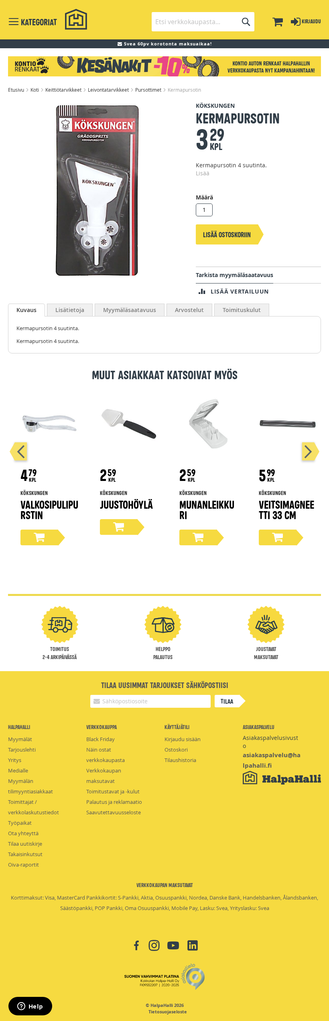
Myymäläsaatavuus (129, 310)
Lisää (202, 173)
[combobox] (203, 21)
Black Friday (100, 739)
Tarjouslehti (22, 749)
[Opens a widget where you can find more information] (30, 1007)
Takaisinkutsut (25, 854)
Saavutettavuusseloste (113, 812)
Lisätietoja (69, 310)
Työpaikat (20, 822)
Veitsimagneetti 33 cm (286, 509)
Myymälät (20, 739)
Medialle (18, 770)
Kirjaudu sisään (182, 739)
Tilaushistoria (180, 760)
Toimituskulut (242, 310)
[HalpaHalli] (76, 19)
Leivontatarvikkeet (109, 89)
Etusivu (16, 89)
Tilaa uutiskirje (25, 843)
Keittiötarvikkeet (64, 89)
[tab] (26, 310)
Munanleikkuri (206, 509)
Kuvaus (26, 310)
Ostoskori (176, 749)
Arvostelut (189, 310)
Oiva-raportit (23, 864)
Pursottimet (148, 89)
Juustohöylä (126, 504)
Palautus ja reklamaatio (114, 801)
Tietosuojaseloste (167, 1012)
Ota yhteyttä (23, 833)
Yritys (14, 760)
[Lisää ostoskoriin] (39, 537)
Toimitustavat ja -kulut (113, 791)
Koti (35, 89)
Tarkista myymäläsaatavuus (234, 275)
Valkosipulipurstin (49, 509)
